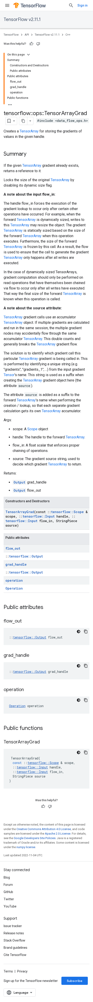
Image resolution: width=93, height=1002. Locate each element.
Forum (8, 884)
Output (19, 482)
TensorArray (29, 131)
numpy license (25, 847)
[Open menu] (7, 5)
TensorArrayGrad (19, 512)
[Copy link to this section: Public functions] (47, 728)
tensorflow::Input (39, 516)
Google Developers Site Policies (35, 838)
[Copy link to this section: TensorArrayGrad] (44, 742)
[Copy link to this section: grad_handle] (33, 655)
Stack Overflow (14, 940)
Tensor (9, 375)
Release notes (14, 933)
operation (14, 580)
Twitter (9, 899)
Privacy (22, 971)
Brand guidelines (15, 947)
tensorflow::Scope (67, 512)
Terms (8, 971)
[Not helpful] (38, 43)
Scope (32, 429)
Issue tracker (13, 926)
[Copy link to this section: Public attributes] (47, 607)
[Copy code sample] (85, 631)
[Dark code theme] (78, 631)
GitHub (8, 892)
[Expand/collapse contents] (28, 54)
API (27, 34)
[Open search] (71, 5)
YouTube (10, 906)
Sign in (82, 5)
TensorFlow (11, 34)
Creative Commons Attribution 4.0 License (43, 829)
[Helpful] (31, 43)
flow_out (12, 548)
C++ (67, 34)
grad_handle (16, 564)
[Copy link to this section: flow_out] (26, 621)
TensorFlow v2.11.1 (22, 19)
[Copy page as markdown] (23, 121)
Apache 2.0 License (57, 833)
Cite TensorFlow (15, 955)
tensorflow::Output (26, 556)
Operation (14, 588)
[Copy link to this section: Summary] (30, 154)
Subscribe (74, 981)
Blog (7, 877)
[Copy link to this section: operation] (28, 690)
